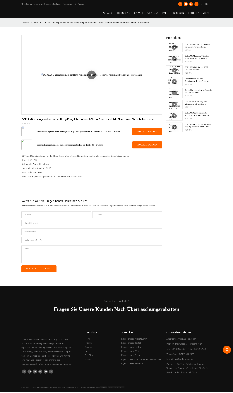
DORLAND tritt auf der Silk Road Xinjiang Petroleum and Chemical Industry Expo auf (198, 125)
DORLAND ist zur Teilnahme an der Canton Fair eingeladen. (197, 45)
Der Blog (89, 355)
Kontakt (88, 359)
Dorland (25, 22)
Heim (87, 339)
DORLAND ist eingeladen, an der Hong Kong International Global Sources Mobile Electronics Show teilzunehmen (95, 22)
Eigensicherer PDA (130, 351)
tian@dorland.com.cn (183, 359)
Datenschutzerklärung (116, 387)
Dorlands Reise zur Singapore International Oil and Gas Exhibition (196, 103)
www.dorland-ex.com (90, 387)
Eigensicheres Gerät (130, 355)
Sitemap (103, 387)
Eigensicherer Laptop (131, 347)
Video (35, 22)
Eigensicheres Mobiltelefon (134, 339)
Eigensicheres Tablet (131, 343)
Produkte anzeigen (147, 131)
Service (88, 347)
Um (86, 351)
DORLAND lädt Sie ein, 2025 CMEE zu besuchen (196, 68)
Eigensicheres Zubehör (132, 363)
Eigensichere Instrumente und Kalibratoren (141, 359)
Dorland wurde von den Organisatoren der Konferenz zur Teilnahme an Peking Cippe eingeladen (197, 80)
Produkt (88, 343)
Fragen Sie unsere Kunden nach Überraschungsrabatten (116, 309)
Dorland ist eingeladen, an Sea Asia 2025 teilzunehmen (198, 91)
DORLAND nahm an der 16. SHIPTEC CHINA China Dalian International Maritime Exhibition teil (197, 114)
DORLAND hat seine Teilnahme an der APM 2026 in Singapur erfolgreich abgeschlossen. (197, 57)
